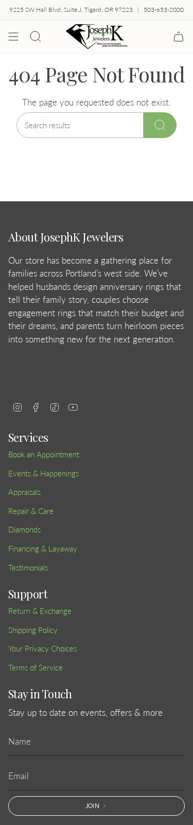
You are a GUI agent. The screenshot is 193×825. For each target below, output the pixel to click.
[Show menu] (13, 36)
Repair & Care (31, 510)
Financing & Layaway (42, 548)
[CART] (178, 36)
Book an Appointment (43, 454)
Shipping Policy (33, 629)
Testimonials (28, 567)
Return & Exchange (40, 610)
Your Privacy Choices (42, 648)
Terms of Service (35, 667)
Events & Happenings (43, 473)
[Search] (160, 125)
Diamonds (24, 529)
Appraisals (24, 491)
